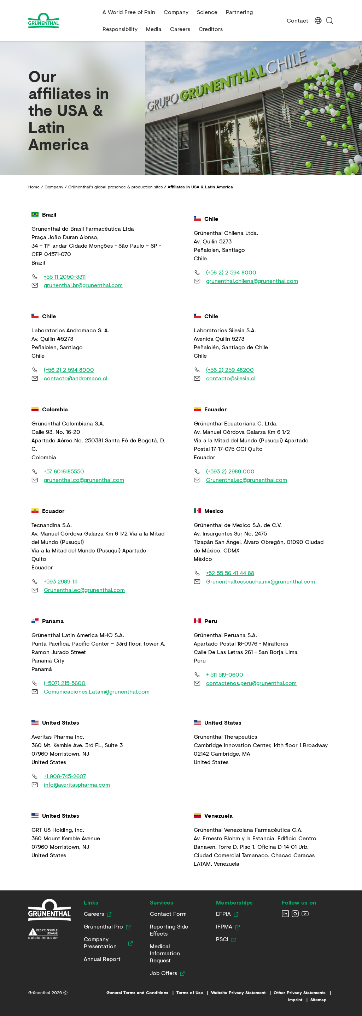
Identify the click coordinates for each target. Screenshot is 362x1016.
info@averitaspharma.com (77, 784)
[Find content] (329, 20)
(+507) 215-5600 (65, 683)
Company (176, 12)
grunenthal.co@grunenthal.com (84, 480)
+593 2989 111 (60, 581)
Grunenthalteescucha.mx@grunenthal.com (260, 581)
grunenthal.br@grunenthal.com (83, 285)
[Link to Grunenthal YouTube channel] (305, 913)
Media (154, 29)
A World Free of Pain (129, 12)
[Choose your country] (318, 20)
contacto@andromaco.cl (75, 378)
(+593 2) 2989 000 (230, 471)
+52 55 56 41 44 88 (230, 573)
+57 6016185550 (64, 471)
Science (207, 12)
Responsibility (120, 29)
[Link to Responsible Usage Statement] (49, 934)
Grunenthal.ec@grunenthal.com (246, 480)
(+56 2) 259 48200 (230, 369)
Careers (180, 29)
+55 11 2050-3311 (65, 276)
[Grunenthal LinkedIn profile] (285, 913)
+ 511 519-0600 (224, 674)
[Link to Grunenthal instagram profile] (295, 913)
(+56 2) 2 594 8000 (231, 272)
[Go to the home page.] (62, 20)
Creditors (211, 29)
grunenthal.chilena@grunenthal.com (252, 281)
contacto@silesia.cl (230, 378)
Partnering (239, 12)
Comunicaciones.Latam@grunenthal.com (97, 691)
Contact (297, 20)
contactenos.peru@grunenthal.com (251, 683)
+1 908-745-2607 (65, 776)
